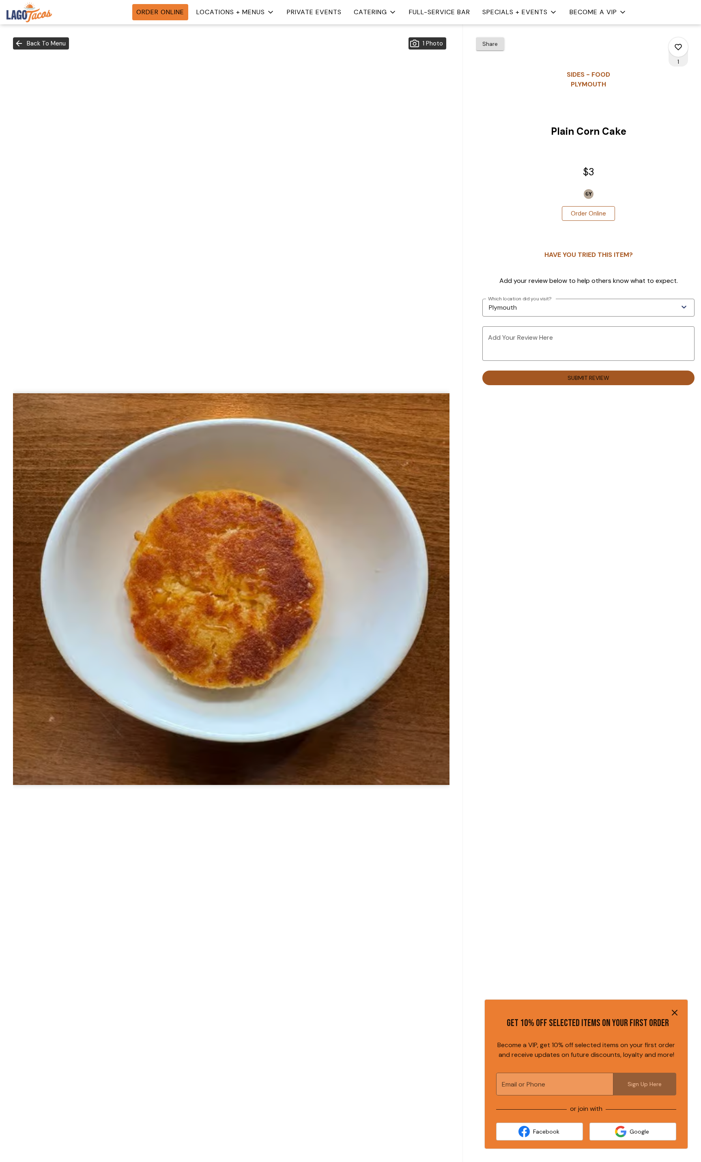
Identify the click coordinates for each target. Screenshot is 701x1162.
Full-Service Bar (439, 12)
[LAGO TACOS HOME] (43, 12)
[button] (235, 12)
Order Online (160, 12)
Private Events (314, 12)
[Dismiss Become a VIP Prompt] (674, 1012)
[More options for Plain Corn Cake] (678, 47)
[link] (588, 213)
